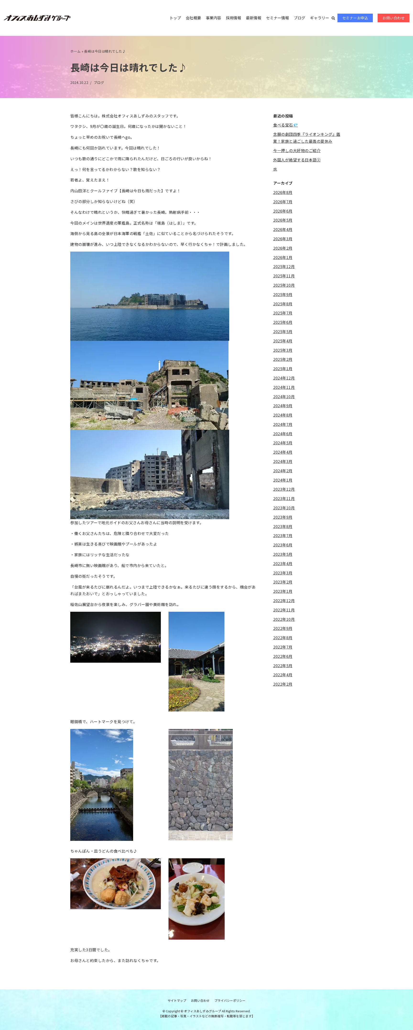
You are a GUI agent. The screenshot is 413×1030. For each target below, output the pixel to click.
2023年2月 (283, 582)
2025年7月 (283, 313)
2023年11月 (284, 498)
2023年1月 (283, 591)
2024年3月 (283, 461)
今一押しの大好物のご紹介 (297, 150)
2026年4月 (283, 229)
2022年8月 (283, 637)
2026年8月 (283, 192)
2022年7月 (283, 647)
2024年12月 (284, 378)
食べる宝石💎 (285, 125)
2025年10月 (284, 285)
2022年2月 (283, 684)
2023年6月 (283, 545)
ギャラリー (319, 18)
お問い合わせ (393, 17)
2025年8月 (283, 304)
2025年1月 (283, 368)
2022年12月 (284, 600)
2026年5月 (283, 220)
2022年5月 (283, 665)
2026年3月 (283, 239)
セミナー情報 (277, 18)
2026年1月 (283, 257)
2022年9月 (283, 628)
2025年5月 (283, 331)
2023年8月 (283, 526)
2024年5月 (283, 443)
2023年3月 (283, 573)
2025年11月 (284, 276)
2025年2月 (283, 359)
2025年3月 (283, 350)
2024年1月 (283, 480)
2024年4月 (283, 452)
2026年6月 (283, 211)
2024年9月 (283, 405)
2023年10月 (284, 508)
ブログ (299, 18)
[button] (333, 18)
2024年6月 (283, 433)
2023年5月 (283, 554)
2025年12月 (284, 266)
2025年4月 (283, 341)
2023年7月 (283, 535)
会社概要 (193, 18)
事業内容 (213, 18)
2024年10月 (284, 396)
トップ (175, 18)
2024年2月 (283, 471)
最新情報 (253, 18)
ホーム (75, 51)
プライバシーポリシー (229, 1000)
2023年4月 (283, 563)
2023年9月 (283, 517)
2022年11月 (284, 610)
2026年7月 (283, 201)
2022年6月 (283, 656)
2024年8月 (283, 415)
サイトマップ (177, 1000)
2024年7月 (283, 424)
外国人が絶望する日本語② (297, 160)
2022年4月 (283, 674)
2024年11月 (284, 387)
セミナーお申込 (355, 17)
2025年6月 (283, 322)
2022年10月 (284, 619)
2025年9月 (283, 294)
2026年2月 (283, 248)
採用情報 (233, 18)
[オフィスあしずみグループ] (37, 18)
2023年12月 (284, 489)
